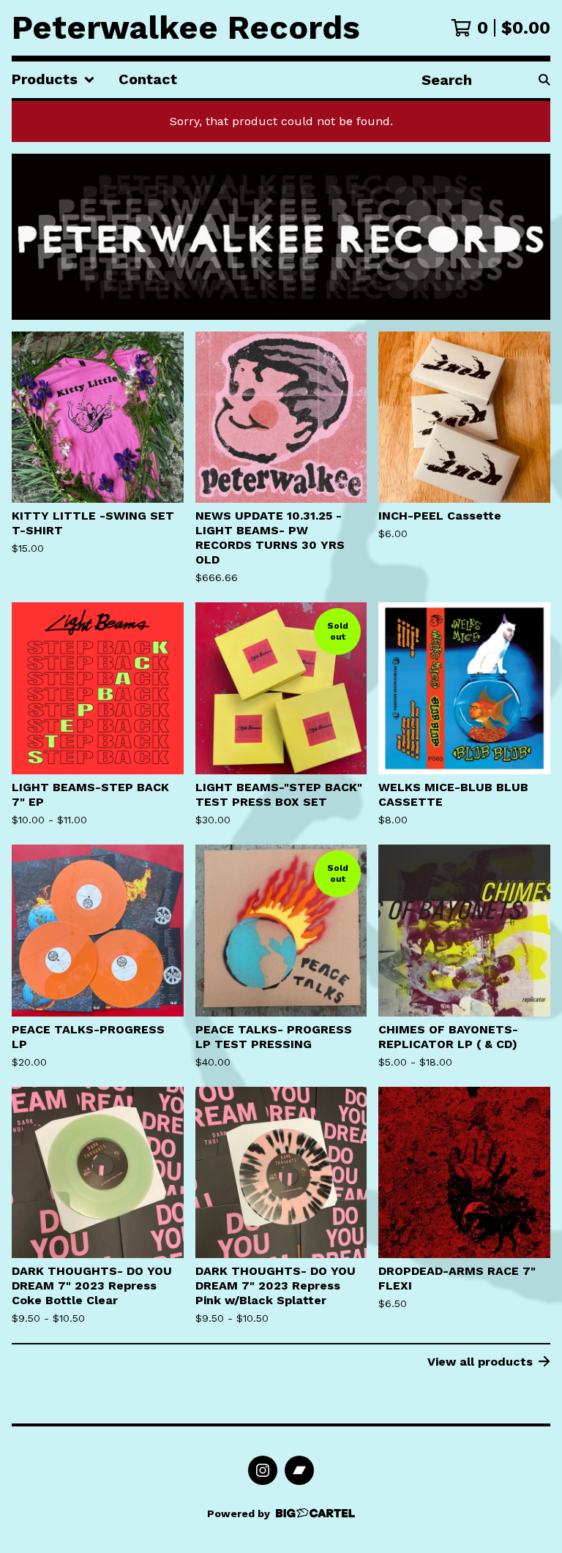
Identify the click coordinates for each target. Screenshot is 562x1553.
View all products (480, 1362)
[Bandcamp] (299, 1470)
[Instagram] (262, 1470)
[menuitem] (53, 79)
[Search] (544, 79)
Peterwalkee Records (186, 28)
